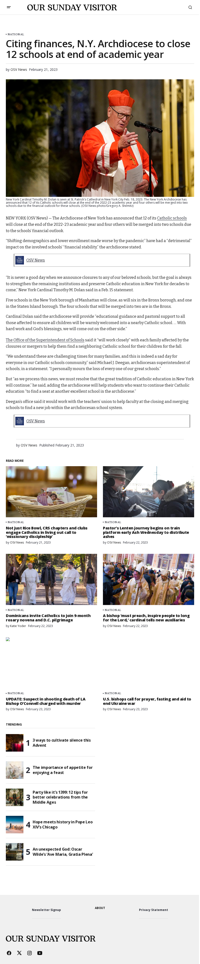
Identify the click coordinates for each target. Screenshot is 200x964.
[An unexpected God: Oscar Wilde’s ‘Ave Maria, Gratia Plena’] (14, 852)
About (100, 908)
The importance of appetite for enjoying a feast (62, 770)
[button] (9, 7)
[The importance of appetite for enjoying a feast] (14, 770)
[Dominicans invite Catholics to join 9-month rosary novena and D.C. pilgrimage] (51, 579)
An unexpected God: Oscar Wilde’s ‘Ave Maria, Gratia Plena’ (63, 851)
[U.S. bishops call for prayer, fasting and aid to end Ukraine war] (148, 662)
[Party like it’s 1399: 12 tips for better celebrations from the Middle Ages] (14, 797)
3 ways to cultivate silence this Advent (62, 742)
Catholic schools (172, 218)
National (16, 34)
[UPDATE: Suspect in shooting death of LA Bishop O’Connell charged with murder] (51, 662)
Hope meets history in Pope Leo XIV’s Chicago (62, 824)
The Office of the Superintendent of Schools (45, 340)
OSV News (35, 260)
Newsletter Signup (46, 910)
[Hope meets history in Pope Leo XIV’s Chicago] (14, 824)
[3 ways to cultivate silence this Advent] (14, 743)
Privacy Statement (153, 910)
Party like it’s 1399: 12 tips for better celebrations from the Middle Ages (60, 797)
